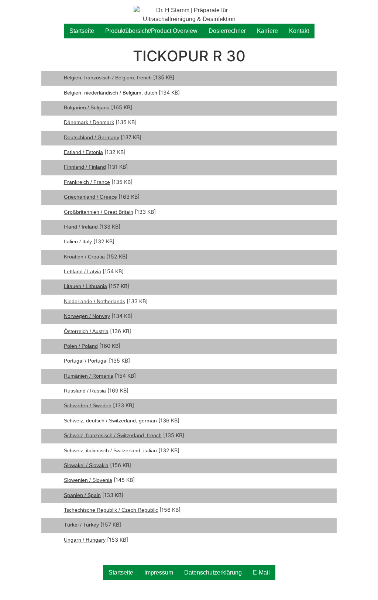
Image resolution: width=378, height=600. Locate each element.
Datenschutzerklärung (213, 572)
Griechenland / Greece (90, 197)
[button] (362, 10)
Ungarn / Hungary (85, 540)
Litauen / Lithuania (85, 286)
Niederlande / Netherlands (94, 301)
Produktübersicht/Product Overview (151, 31)
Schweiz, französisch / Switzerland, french (113, 435)
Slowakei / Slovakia (86, 465)
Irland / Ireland (81, 227)
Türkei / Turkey (81, 525)
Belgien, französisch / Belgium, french (108, 77)
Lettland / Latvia (82, 271)
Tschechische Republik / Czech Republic (111, 510)
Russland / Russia (85, 391)
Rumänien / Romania (88, 376)
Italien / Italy (78, 241)
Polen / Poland (81, 346)
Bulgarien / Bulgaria (87, 107)
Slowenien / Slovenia (88, 480)
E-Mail (261, 572)
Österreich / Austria (86, 331)
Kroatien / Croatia (84, 257)
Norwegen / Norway (87, 316)
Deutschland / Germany (91, 137)
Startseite (81, 31)
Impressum (158, 572)
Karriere (267, 31)
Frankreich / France (87, 182)
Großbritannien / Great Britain (98, 212)
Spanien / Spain (82, 495)
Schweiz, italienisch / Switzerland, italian (110, 450)
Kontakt (299, 31)
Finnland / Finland (85, 167)
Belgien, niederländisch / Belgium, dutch (110, 93)
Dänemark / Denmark (89, 122)
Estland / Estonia (83, 152)
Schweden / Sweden (87, 405)
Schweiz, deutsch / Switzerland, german (110, 421)
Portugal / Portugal (85, 361)
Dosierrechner (227, 31)
